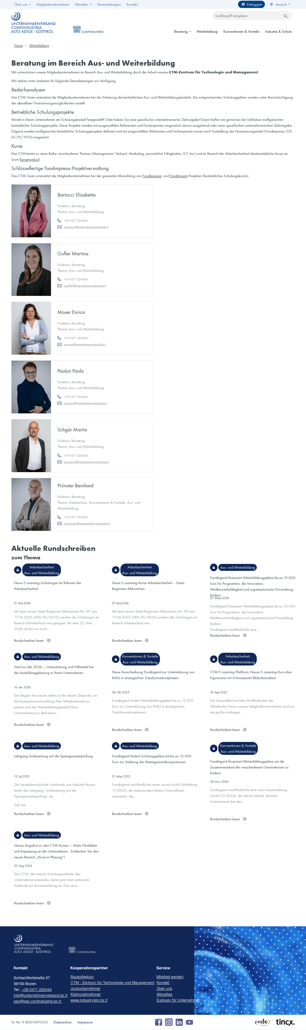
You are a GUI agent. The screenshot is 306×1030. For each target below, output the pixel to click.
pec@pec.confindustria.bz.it (38, 1001)
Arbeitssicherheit (42, 567)
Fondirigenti (178, 175)
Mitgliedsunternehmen (52, 4)
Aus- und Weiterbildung (41, 572)
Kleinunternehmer (87, 994)
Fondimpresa (152, 175)
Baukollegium (83, 976)
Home (18, 45)
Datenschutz (62, 1022)
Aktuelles (81, 4)
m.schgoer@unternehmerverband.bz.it (86, 462)
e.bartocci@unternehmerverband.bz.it (86, 227)
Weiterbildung (207, 31)
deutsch (281, 4)
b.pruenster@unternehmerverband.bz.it (87, 523)
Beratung (181, 31)
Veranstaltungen (109, 4)
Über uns (20, 4)
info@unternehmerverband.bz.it (40, 995)
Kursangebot (29, 159)
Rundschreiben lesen (29, 640)
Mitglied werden (171, 976)
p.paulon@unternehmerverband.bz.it (85, 403)
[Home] (33, 22)
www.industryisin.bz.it (90, 1000)
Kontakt (132, 4)
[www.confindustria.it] (88, 22)
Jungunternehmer (86, 988)
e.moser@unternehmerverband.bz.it (85, 344)
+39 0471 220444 (37, 989)
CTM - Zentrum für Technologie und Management (113, 982)
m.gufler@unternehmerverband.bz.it (85, 286)
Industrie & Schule (278, 31)
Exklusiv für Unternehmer (179, 1000)
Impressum (85, 1022)
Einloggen (254, 4)
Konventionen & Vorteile (241, 31)
